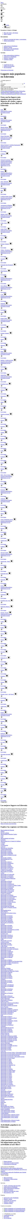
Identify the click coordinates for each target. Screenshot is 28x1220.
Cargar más (3, 802)
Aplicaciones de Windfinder (10, 46)
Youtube (22, 1211)
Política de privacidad (9, 66)
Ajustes (8, 27)
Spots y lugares (7, 34)
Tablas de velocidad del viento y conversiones (15, 39)
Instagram (22, 1210)
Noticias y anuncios (8, 58)
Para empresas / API (9, 50)
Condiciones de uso (8, 64)
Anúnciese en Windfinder (10, 56)
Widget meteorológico (9, 40)
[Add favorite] (4, 109)
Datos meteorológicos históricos (11, 55)
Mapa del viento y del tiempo (11, 32)
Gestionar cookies (8, 59)
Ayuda (7, 25)
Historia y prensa (8, 47)
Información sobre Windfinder (11, 48)
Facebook (22, 1208)
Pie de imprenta (7, 67)
